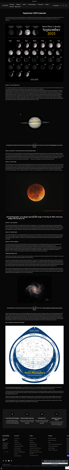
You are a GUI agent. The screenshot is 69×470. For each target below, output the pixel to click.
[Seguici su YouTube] (9, 460)
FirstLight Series (53, 145)
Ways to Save (17, 6)
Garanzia (31, 440)
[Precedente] (22, 1)
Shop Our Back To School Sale (34, 1)
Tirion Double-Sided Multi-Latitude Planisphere (14, 387)
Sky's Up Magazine (51, 448)
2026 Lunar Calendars (52, 438)
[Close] (67, 461)
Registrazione (32, 442)
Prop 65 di (16, 453)
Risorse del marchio (17, 450)
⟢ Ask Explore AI (56, 5)
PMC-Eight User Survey (34, 455)
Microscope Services (33, 444)
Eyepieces (18, 4)
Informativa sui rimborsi (6, 465)
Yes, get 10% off (54, 463)
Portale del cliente (33, 438)
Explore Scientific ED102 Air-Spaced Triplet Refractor (42, 218)
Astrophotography (32, 4)
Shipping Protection (33, 446)
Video (49, 442)
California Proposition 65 (52, 450)
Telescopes (12, 4)
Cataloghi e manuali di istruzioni (35, 448)
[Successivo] (46, 1)
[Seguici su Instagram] (6, 460)
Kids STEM (12, 6)
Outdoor (47, 4)
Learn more (17, 423)
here (29, 159)
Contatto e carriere (17, 444)
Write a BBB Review (17, 455)
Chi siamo (16, 440)
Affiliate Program (17, 448)
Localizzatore (16, 442)
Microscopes (40, 4)
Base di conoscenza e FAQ (34, 450)
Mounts (24, 4)
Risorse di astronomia (52, 440)
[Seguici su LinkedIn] (11, 460)
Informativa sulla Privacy (18, 446)
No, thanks (55, 465)
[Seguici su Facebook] (3, 460)
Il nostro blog (16, 438)
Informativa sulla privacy (27, 465)
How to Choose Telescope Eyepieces (55, 444)
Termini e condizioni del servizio (16, 465)
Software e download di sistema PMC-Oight (35, 452)
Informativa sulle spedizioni (36, 465)
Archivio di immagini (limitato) (19, 452)
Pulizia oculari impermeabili (53, 446)
